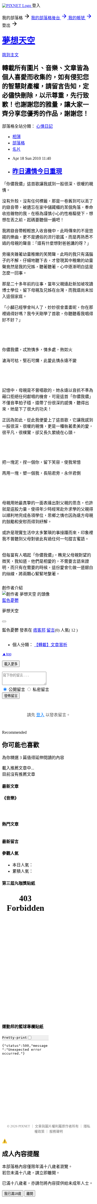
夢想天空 (18, 40)
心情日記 (44, 126)
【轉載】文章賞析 (50, 645)
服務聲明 (56, 1131)
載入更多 (11, 664)
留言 (51, 630)
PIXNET (24, 1126)
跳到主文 (10, 55)
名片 (16, 149)
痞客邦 (39, 630)
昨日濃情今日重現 (37, 171)
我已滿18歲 (12, 1194)
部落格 (18, 143)
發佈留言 (11, 696)
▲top (6, 654)
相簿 (16, 137)
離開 (29, 1194)
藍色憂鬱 (10, 600)
